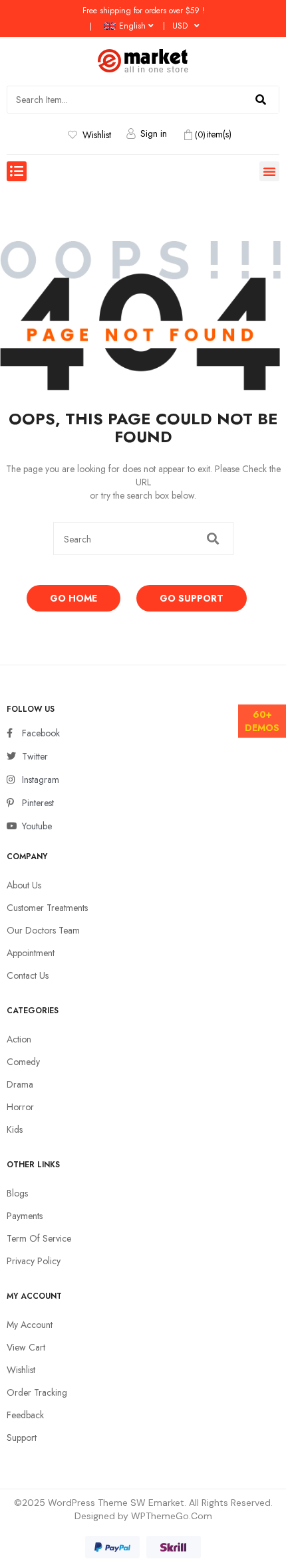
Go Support (191, 598)
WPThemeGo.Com (171, 1516)
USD (180, 26)
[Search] (261, 99)
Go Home (73, 598)
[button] (17, 171)
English (132, 26)
